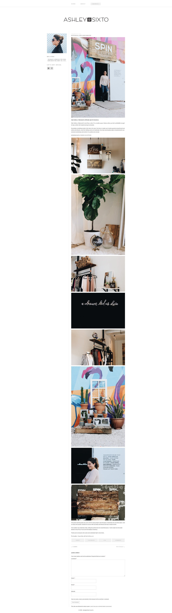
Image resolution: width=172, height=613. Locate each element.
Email (73, 584)
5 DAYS (74, 546)
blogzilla (91, 610)
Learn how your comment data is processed (100, 606)
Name (73, 578)
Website (73, 591)
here (64, 60)
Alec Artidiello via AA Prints (84, 135)
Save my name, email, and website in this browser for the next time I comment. (90, 599)
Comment (74, 558)
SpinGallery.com (90, 536)
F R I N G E (120, 546)
